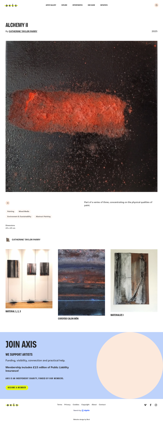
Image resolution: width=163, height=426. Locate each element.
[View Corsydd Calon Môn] (81, 285)
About (94, 405)
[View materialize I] (134, 283)
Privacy (67, 405)
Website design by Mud (81, 419)
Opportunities (77, 5)
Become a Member (17, 388)
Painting (10, 211)
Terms (59, 405)
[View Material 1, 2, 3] (29, 281)
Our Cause (91, 5)
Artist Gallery (51, 5)
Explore (64, 5)
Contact (102, 405)
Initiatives (104, 5)
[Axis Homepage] (11, 5)
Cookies (76, 405)
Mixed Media (24, 211)
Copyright (85, 405)
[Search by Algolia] (81, 410)
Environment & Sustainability (19, 217)
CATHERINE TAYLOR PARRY (23, 31)
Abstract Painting (43, 217)
